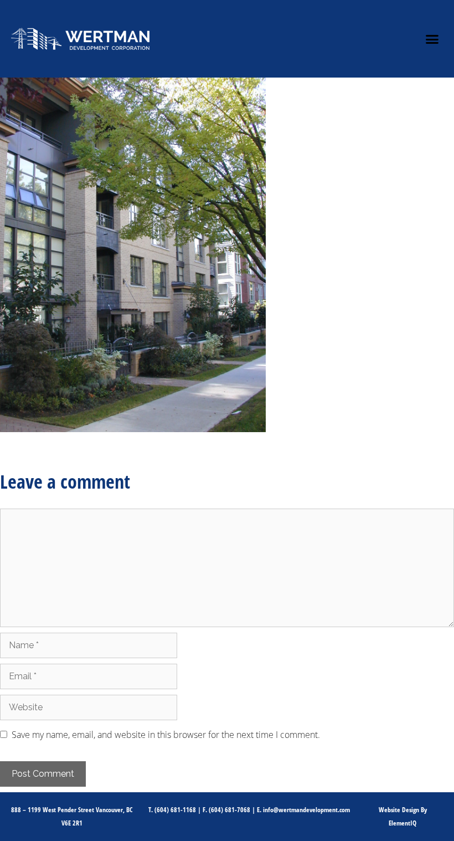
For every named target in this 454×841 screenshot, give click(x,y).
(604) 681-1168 (175, 809)
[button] (432, 38)
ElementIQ (402, 823)
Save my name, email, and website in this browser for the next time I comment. (166, 735)
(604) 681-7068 (229, 809)
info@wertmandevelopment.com (306, 809)
